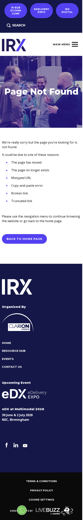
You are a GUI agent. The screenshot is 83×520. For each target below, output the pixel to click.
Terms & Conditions (41, 481)
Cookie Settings (41, 499)
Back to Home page (24, 239)
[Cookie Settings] (22, 510)
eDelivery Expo (41, 10)
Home (6, 343)
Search (18, 25)
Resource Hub (13, 351)
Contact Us (12, 367)
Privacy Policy (41, 490)
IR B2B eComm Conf (15, 10)
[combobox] (46, 28)
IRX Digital (67, 10)
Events (8, 359)
